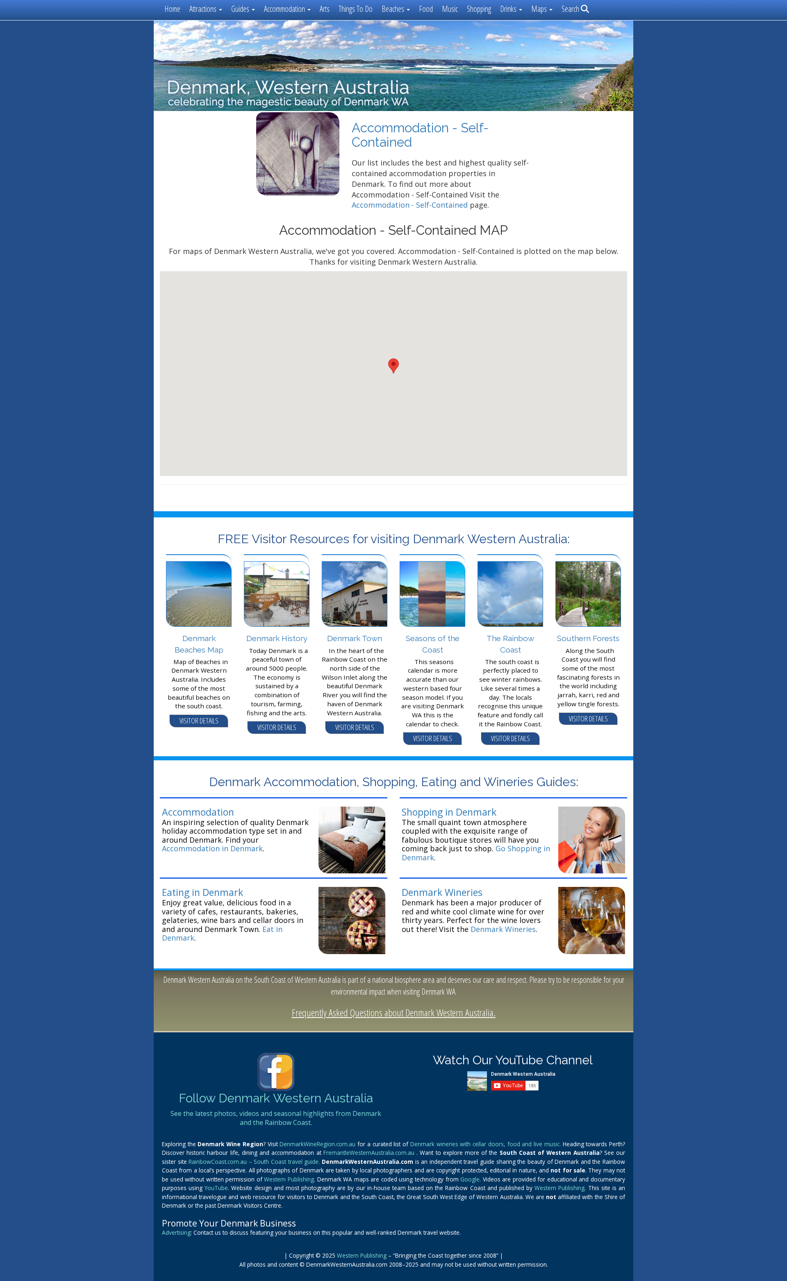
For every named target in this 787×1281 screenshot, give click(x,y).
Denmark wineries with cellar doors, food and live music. (486, 1144)
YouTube (216, 1188)
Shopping (479, 8)
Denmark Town (354, 638)
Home (172, 8)
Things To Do (356, 8)
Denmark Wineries (442, 892)
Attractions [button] (203, 8)
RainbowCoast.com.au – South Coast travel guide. (255, 1161)
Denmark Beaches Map (199, 644)
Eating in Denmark (202, 892)
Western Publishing (289, 1179)
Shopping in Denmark (449, 811)
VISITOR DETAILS (199, 721)
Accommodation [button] (285, 8)
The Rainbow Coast (510, 644)
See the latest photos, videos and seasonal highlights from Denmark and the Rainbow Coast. (276, 1118)
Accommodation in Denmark (212, 848)
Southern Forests (588, 638)
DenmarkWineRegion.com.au (318, 1144)
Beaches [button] (394, 8)
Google (470, 1179)
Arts (325, 8)
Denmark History (276, 638)
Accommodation (198, 811)
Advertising (176, 1232)
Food (426, 8)
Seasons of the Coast (432, 644)
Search (571, 8)
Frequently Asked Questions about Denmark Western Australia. (394, 1012)
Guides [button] (241, 8)
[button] (393, 366)
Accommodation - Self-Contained (410, 205)
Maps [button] (539, 8)
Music (450, 8)
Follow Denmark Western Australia (276, 1098)
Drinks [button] (509, 8)
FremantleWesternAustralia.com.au (369, 1152)
